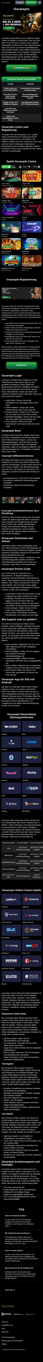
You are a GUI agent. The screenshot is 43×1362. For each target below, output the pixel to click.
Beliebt (4, 166)
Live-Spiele (14, 166)
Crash (25, 166)
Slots (35, 166)
